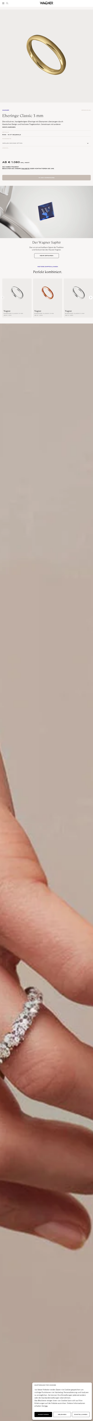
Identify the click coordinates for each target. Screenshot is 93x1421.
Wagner (7, 311)
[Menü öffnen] (3, 3)
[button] (91, 297)
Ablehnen (62, 1414)
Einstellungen (80, 1414)
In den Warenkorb (46, 177)
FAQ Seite (25, 168)
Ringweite (6, 138)
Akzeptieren (43, 1414)
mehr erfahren (46, 255)
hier (46, 1406)
